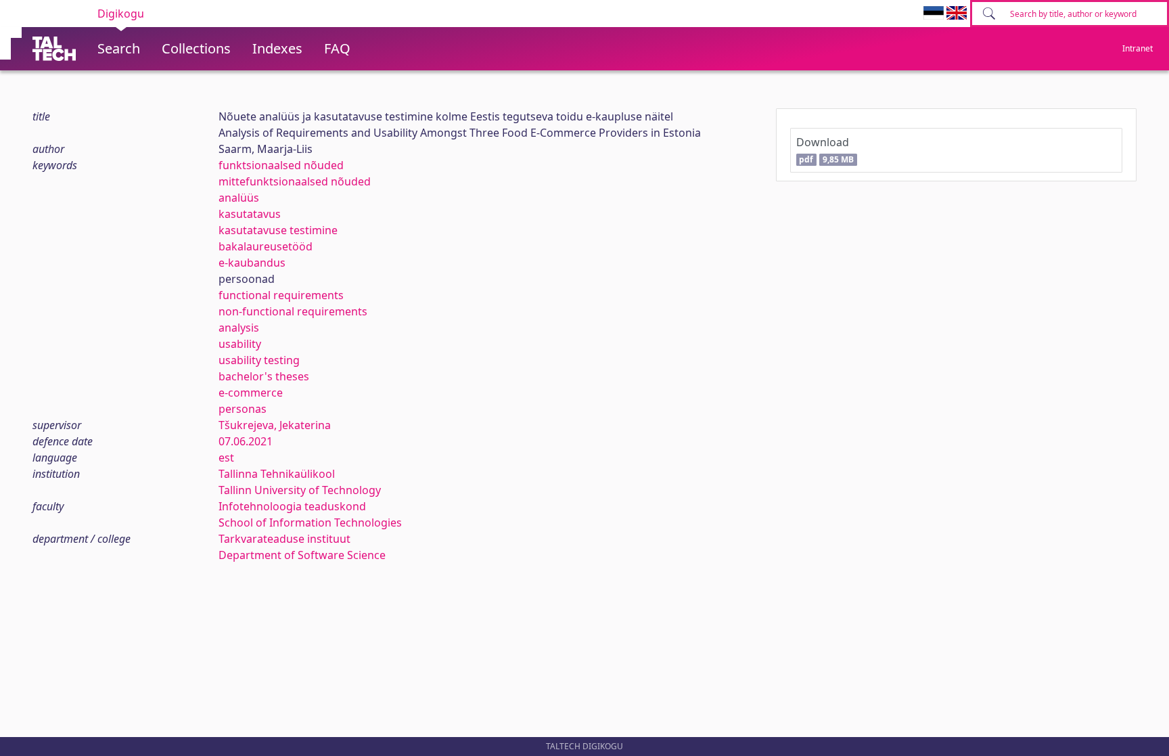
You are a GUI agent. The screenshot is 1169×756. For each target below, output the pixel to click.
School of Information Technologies (310, 522)
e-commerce (251, 392)
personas (243, 408)
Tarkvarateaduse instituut (284, 538)
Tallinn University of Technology (300, 490)
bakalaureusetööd (266, 246)
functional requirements (281, 295)
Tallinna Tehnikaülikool (277, 473)
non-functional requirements (293, 311)
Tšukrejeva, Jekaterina (275, 425)
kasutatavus (250, 213)
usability (240, 343)
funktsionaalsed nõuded (281, 165)
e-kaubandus (252, 262)
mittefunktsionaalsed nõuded (295, 181)
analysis (239, 327)
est (226, 457)
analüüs (239, 197)
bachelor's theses (264, 376)
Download (825, 150)
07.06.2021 (246, 441)
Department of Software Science (302, 555)
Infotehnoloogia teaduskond (292, 506)
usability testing (259, 360)
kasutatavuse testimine (278, 230)
